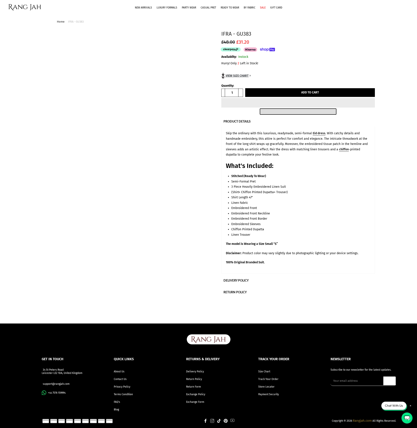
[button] (298, 103)
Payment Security (268, 394)
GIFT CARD (276, 7)
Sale (263, 7)
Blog (116, 409)
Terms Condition (123, 394)
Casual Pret (208, 7)
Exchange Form (195, 401)
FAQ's (117, 401)
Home (61, 21)
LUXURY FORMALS (167, 7)
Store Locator (266, 386)
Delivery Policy (195, 371)
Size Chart (264, 371)
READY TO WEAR (230, 7)
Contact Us (120, 379)
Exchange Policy (195, 394)
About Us (119, 371)
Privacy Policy (122, 386)
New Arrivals (143, 7)
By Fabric (249, 7)
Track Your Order (268, 379)
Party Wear (189, 7)
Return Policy (194, 379)
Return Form (193, 386)
